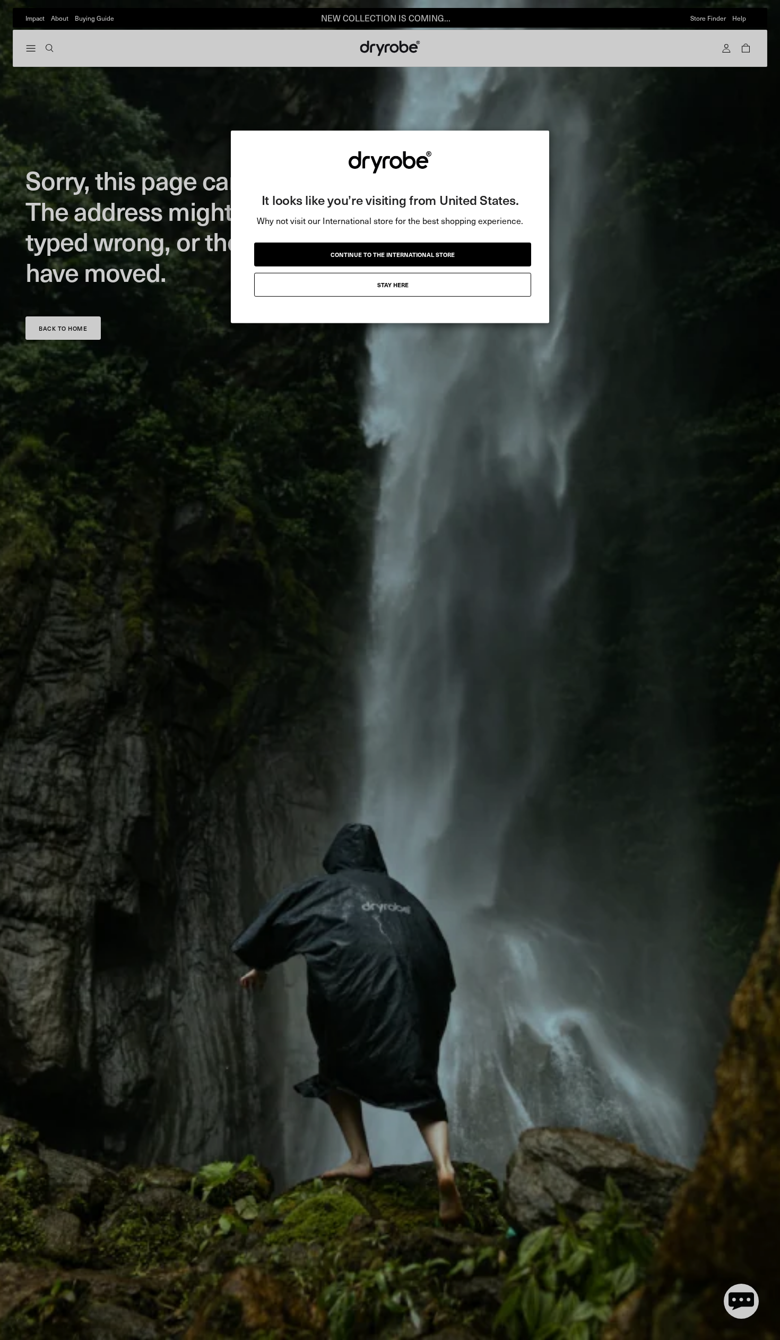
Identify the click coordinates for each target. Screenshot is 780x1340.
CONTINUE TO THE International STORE (393, 254)
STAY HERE (393, 284)
